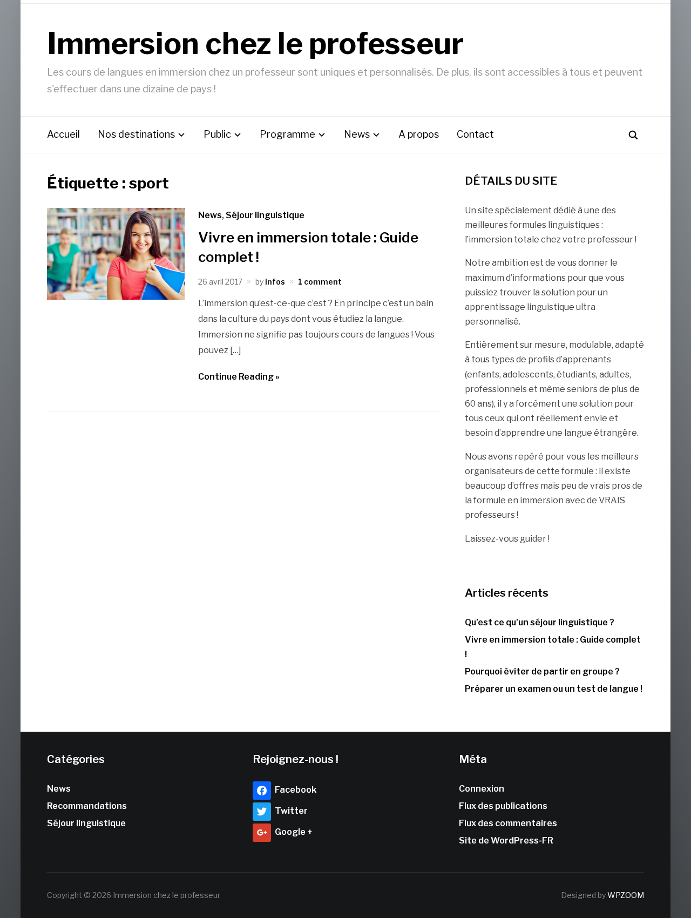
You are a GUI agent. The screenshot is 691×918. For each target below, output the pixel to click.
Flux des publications (503, 806)
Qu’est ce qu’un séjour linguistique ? (539, 622)
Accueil (63, 134)
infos (275, 281)
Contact (475, 134)
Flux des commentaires (508, 823)
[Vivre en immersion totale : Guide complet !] (116, 297)
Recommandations (87, 806)
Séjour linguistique (265, 215)
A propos (418, 134)
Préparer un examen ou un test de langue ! (553, 689)
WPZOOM (625, 895)
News (357, 134)
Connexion (481, 789)
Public (217, 134)
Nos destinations (136, 134)
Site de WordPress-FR (506, 840)
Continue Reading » (239, 377)
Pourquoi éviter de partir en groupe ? (542, 671)
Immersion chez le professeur (255, 43)
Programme (287, 134)
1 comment (320, 281)
